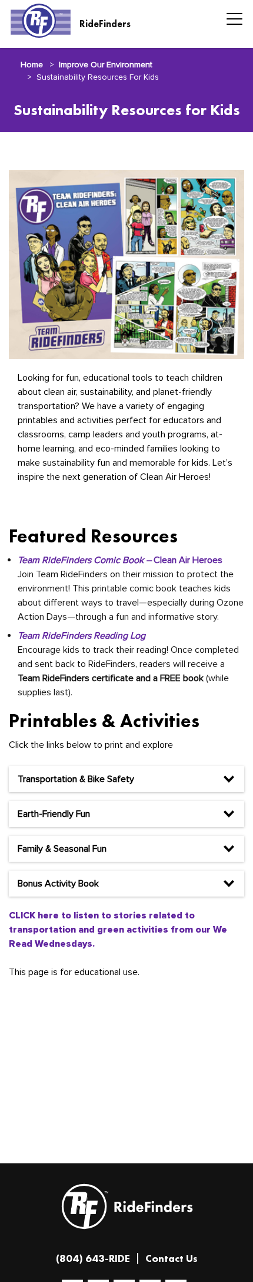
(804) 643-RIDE (93, 1258)
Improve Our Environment (105, 65)
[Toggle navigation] (231, 20)
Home (32, 65)
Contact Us (171, 1258)
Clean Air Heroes (120, 560)
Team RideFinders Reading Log (81, 636)
